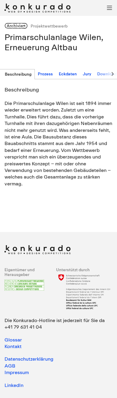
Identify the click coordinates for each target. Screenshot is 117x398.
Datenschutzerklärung (28, 359)
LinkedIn (13, 385)
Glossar (13, 340)
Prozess (45, 73)
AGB (9, 366)
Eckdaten (68, 73)
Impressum (16, 372)
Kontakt (13, 346)
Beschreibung (18, 74)
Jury (87, 73)
